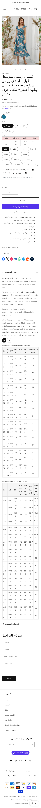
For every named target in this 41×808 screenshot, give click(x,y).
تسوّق (6, 710)
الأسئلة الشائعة (10, 715)
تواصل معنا (8, 720)
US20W (27, 159)
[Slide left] (15, 69)
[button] (4, 8)
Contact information (21, 803)
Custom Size (31, 164)
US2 (5, 149)
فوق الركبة (7, 131)
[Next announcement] (36, 2)
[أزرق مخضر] (4, 117)
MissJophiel (12, 796)
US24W (17, 164)
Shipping (4, 102)
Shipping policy (27, 800)
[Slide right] (25, 69)
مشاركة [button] (6, 253)
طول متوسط (21, 126)
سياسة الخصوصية (10, 730)
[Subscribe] (31, 744)
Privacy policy (32, 796)
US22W (6, 164)
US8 (31, 149)
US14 (25, 154)
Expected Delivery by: (10, 170)
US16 (6, 159)
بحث (6, 700)
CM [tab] (9, 340)
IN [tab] (4, 340)
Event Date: (6, 173)
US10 (6, 154)
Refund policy (22, 796)
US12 (15, 154)
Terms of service (16, 800)
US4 (14, 149)
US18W (16, 159)
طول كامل (7, 126)
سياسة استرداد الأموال (12, 725)
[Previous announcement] (4, 2)
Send (9, 678)
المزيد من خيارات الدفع (20, 212)
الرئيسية (7, 705)
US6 (23, 149)
